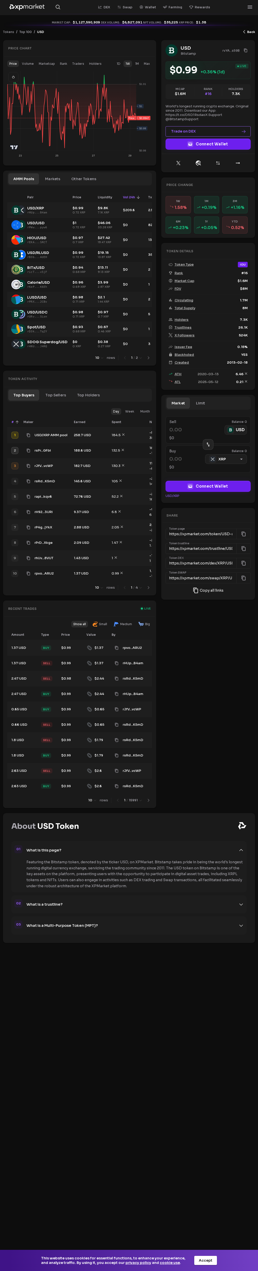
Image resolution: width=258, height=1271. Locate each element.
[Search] (58, 7)
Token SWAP (178, 573)
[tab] (23, 178)
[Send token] (238, 163)
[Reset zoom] (13, 77)
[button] (13, 63)
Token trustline (179, 543)
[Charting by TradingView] (14, 147)
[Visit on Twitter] (178, 163)
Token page (177, 529)
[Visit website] (198, 163)
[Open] (250, 7)
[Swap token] (218, 163)
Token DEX (176, 558)
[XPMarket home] (27, 7)
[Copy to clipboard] (28, 435)
